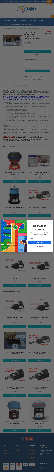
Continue (40, 242)
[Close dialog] (51, 221)
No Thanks (40, 246)
